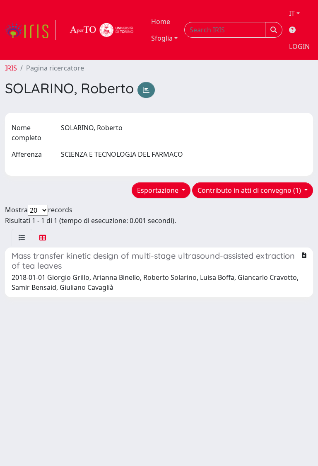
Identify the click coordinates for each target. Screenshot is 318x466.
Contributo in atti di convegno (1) (250, 190)
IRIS (11, 68)
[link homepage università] (102, 30)
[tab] (22, 237)
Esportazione (158, 190)
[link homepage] (30, 30)
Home (160, 21)
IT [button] (292, 13)
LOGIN (299, 46)
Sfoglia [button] (162, 38)
